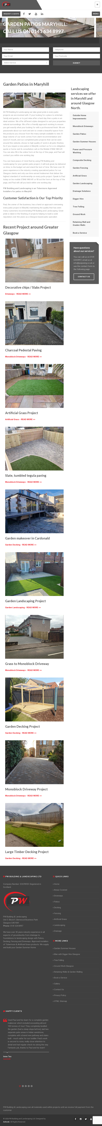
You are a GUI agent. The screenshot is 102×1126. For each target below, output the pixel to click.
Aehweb (6, 1122)
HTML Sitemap (60, 1001)
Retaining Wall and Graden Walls (81, 223)
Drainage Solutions (82, 191)
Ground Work (79, 214)
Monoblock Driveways (83, 126)
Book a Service (80, 233)
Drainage (58, 931)
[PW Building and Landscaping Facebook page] (24, 14)
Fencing (57, 913)
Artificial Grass (80, 176)
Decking (57, 907)
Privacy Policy (60, 995)
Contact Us (59, 989)
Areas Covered (60, 890)
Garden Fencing (80, 168)
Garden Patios (79, 134)
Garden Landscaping (82, 183)
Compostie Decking (82, 160)
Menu (96, 14)
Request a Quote (11, 14)
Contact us (84, 277)
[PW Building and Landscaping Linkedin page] (42, 14)
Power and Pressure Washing (82, 151)
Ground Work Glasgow (64, 966)
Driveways (58, 896)
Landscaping (59, 925)
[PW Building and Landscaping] (17, 901)
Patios (57, 902)
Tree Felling (78, 206)
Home (76, 24)
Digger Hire (78, 199)
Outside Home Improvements (79, 117)
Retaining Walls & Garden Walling (68, 972)
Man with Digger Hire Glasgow (67, 954)
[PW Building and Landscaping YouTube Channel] (36, 14)
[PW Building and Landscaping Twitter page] (29, 14)
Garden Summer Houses (84, 141)
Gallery (57, 983)
